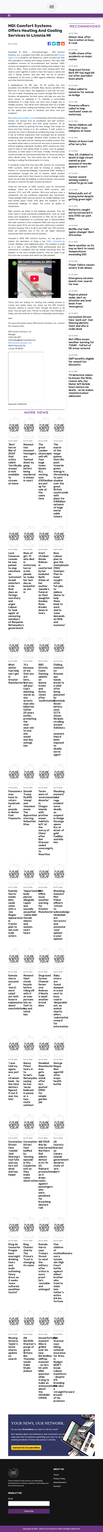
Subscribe (29, 1511)
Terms (56, 1475)
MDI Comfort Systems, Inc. (20, 343)
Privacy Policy (59, 1479)
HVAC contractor (54, 241)
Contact (57, 1486)
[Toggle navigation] (9, 15)
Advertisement (59, 1482)
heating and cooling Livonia (24, 118)
